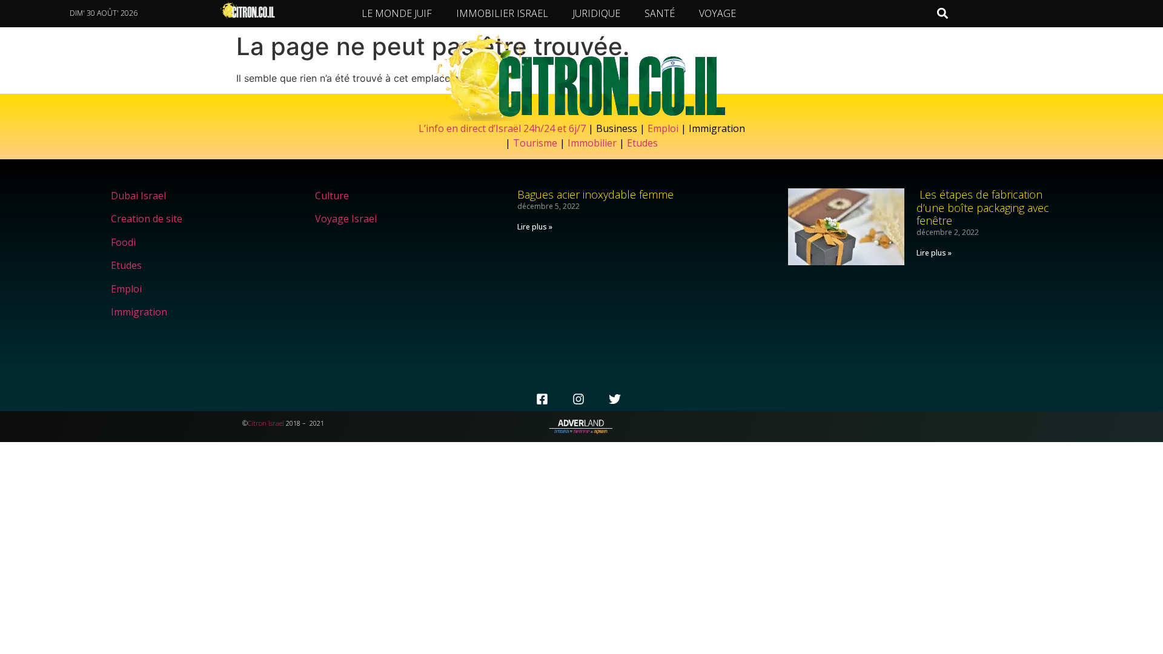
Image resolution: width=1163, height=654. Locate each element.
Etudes (642, 143)
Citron (257, 423)
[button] (943, 14)
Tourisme (535, 143)
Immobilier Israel (502, 13)
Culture (332, 195)
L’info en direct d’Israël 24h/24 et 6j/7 (503, 128)
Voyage (717, 13)
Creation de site (146, 218)
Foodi (123, 242)
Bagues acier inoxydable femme (595, 194)
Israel (276, 423)
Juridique (596, 13)
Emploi (663, 128)
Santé (659, 13)
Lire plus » (534, 227)
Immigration (139, 312)
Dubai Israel (138, 195)
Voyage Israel (346, 218)
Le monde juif (397, 13)
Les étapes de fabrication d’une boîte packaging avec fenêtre (982, 207)
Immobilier (592, 143)
